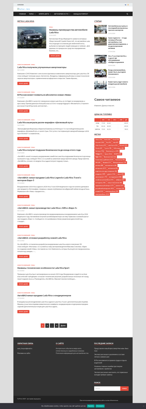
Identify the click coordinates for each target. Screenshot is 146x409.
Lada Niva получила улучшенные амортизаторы (41, 67)
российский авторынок (104, 188)
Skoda (98, 148)
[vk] (125, 5)
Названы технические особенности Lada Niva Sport (43, 268)
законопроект (101, 177)
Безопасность (112, 151)
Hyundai (99, 142)
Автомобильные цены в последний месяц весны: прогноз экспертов (118, 28)
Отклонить (100, 406)
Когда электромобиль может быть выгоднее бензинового (117, 72)
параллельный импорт (104, 185)
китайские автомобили (104, 180)
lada (115, 142)
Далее (63, 325)
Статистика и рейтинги (104, 159)
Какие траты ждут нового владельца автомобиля (118, 83)
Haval (116, 139)
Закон (108, 154)
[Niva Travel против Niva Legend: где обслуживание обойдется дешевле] (100, 56)
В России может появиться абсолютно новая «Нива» (44, 94)
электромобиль (102, 194)
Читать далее (55, 55)
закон (120, 174)
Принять (91, 406)
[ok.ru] (128, 5)
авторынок (100, 168)
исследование (115, 177)
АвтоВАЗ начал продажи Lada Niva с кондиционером (44, 295)
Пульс (31, 14)
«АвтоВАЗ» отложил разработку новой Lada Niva (42, 238)
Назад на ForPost (80, 14)
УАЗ (98, 162)
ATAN (97, 123)
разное (120, 185)
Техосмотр (120, 159)
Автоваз (99, 151)
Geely (107, 139)
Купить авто (44, 14)
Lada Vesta (112, 145)
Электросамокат (119, 162)
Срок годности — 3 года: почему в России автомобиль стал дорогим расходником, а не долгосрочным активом (118, 43)
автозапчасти (111, 165)
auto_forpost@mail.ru (24, 348)
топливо (120, 188)
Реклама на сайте (23, 353)
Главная (22, 14)
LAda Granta (100, 145)
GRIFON (97, 129)
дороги (111, 174)
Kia (108, 142)
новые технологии (115, 182)
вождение (100, 174)
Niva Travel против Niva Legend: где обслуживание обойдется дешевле (117, 59)
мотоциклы (100, 182)
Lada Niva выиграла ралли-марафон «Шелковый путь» (45, 122)
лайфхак (120, 180)
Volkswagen (118, 148)
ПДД (98, 157)
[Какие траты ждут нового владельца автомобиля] (100, 82)
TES (97, 126)
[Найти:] (111, 388)
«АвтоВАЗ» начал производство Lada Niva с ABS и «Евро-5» (47, 208)
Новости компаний (23, 64)
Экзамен (107, 162)
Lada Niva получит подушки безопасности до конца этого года (49, 150)
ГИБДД (98, 154)
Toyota (107, 148)
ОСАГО (117, 154)
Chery (98, 139)
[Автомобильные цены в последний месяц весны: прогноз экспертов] (100, 26)
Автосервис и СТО (61, 14)
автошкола (113, 168)
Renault (123, 145)
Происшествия (110, 157)
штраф (99, 191)
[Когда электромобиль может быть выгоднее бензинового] (100, 70)
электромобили (111, 191)
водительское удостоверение (106, 171)
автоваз (99, 165)
